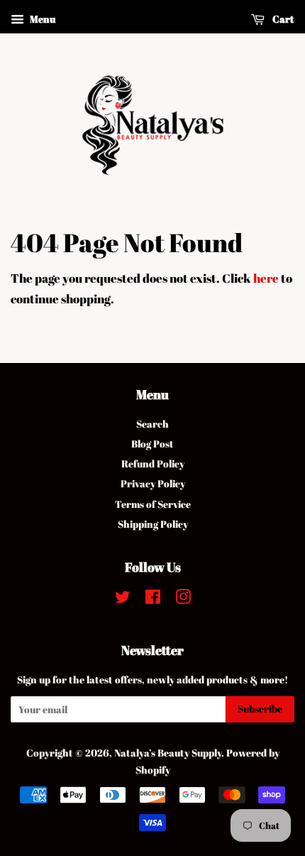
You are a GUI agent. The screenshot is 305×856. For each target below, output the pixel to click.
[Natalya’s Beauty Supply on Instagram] (183, 599)
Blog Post (152, 443)
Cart (282, 19)
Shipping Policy (153, 524)
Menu (41, 19)
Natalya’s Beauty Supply (167, 752)
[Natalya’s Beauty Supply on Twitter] (123, 599)
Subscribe (260, 708)
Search (152, 423)
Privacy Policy (153, 483)
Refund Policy (152, 463)
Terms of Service (153, 504)
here (266, 278)
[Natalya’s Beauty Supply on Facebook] (153, 599)
